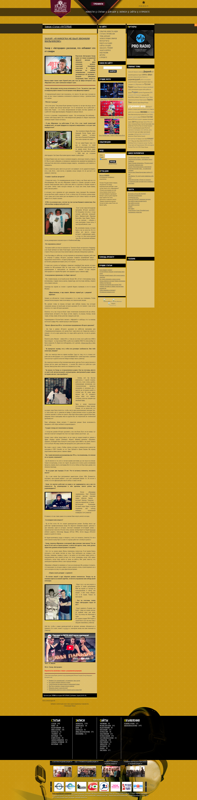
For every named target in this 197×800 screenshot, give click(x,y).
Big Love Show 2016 (137, 141)
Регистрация (68, 706)
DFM (151, 92)
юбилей (137, 97)
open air (133, 145)
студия (140, 75)
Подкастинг (104, 732)
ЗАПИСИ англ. (80, 725)
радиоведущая (137, 128)
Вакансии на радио (130, 725)
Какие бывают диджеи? (106, 270)
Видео (139, 124)
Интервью (54, 744)
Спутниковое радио (107, 738)
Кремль (130, 128)
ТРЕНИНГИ (54, 734)
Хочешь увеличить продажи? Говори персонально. (112, 281)
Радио (135, 92)
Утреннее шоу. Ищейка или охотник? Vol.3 (110, 284)
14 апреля (140, 143)
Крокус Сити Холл (142, 139)
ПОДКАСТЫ (54, 732)
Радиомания (146, 92)
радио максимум (142, 82)
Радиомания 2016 (141, 145)
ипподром (151, 145)
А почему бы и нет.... (133, 197)
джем (139, 109)
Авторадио (89, 675)
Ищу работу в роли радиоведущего (137, 201)
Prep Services (104, 742)
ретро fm (139, 114)
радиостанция (132, 109)
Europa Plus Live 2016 (134, 147)
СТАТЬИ (53, 723)
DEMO (77, 727)
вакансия (131, 100)
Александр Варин (52, 675)
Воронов (92, 530)
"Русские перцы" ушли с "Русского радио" (138, 157)
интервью (144, 87)
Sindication (103, 744)
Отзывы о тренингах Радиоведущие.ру (111, 763)
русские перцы (132, 77)
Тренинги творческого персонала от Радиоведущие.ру (135, 763)
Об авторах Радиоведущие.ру (62, 762)
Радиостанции (105, 736)
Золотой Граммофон (146, 124)
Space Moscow (148, 122)
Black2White (131, 97)
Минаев (66, 532)
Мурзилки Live (140, 84)
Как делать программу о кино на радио (110, 279)
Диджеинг (103, 723)
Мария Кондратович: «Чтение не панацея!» (139, 180)
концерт (150, 138)
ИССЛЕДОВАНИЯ (56, 727)
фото (134, 121)
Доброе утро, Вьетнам (105, 283)
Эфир (151, 97)
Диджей (147, 71)
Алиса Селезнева (132, 124)
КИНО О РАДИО (56, 730)
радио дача (145, 97)
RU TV (130, 141)
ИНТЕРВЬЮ (65, 695)
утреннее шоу (61, 675)
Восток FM (131, 119)
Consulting (103, 740)
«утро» (66, 628)
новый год (149, 82)
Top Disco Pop (137, 126)
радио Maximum (145, 128)
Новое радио (138, 119)
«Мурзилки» (91, 492)
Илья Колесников (132, 114)
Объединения (104, 734)
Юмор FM (143, 102)
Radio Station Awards (139, 136)
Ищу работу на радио (133, 203)
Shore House (144, 147)
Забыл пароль (111, 163)
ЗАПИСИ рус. (79, 723)
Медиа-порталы (105, 725)
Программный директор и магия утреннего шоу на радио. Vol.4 (65, 690)
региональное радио (137, 89)
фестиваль (150, 112)
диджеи (130, 95)
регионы (136, 100)
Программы (79, 734)
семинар (140, 72)
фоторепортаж (133, 139)
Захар (84, 675)
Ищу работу (131, 208)
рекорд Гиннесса (142, 77)
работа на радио (145, 79)
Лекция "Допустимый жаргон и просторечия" (140, 167)
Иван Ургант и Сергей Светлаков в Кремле (112, 99)
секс (142, 130)
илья (147, 102)
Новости (152, 109)
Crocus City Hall (147, 116)
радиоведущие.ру (133, 75)
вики (139, 117)
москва (143, 111)
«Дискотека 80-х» (86, 343)
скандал (130, 84)
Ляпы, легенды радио (83, 732)
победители (137, 134)
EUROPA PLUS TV (147, 141)
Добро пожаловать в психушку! (108, 290)
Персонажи (104, 730)
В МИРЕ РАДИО (55, 738)
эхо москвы (144, 126)
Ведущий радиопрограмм (135, 195)
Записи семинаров (57, 740)
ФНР (152, 72)
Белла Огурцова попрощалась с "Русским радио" (140, 163)
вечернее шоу (48, 677)
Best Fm (144, 114)
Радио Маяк (137, 87)
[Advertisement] (112, 227)
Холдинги (103, 746)
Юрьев (87, 532)
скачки (145, 143)
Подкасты (79, 730)
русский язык (140, 122)
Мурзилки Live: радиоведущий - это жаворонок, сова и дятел (64, 680)
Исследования (105, 727)
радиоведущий (70, 675)
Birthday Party (132, 143)
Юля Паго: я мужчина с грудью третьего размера (61, 686)
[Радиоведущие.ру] (60, 9)
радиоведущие (133, 82)
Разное (102, 748)
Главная (48, 26)
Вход (73, 706)
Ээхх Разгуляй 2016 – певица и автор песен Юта (111, 135)
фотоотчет (131, 136)
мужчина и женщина (134, 130)
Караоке (150, 126)
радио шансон (132, 117)
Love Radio (150, 114)
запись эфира (147, 74)
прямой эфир (136, 102)
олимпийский (146, 134)
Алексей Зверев (133, 72)
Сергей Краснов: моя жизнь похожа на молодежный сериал (64, 684)
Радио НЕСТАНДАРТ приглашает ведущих (139, 199)
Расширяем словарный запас (135, 165)
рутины (54, 102)
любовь (146, 130)
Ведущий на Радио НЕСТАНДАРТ (137, 194)
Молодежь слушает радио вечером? (58, 688)
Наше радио (143, 100)
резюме (130, 207)
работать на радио (134, 112)
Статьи (56, 26)
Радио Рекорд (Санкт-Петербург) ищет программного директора (138, 211)
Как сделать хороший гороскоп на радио (59, 682)
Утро (140, 97)
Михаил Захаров (78, 675)
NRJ (148, 95)
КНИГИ (53, 725)
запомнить (104, 159)
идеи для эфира (139, 132)
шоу (134, 84)
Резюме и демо (129, 723)
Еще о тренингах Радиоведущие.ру (86, 762)
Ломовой (78, 133)
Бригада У (149, 107)
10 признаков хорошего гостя (107, 292)
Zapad (78, 695)
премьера (144, 95)
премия (140, 92)
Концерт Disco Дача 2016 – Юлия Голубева (112, 117)
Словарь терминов (57, 742)
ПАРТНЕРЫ (103, 750)
